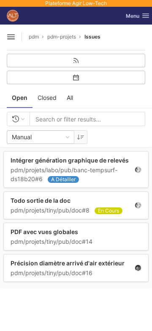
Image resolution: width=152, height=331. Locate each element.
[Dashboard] (12, 15)
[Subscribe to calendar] (76, 77)
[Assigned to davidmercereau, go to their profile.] (138, 169)
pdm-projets (61, 36)
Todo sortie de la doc (41, 200)
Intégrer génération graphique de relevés (70, 160)
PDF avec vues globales (44, 231)
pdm (34, 36)
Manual (22, 137)
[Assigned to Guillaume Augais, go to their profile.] (138, 267)
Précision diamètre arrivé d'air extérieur (68, 263)
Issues (92, 36)
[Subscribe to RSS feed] (76, 60)
